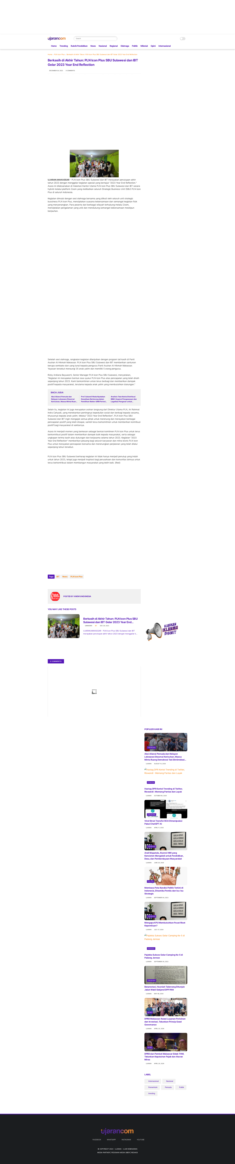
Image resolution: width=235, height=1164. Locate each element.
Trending (63, 46)
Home (54, 46)
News (93, 46)
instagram (126, 1140)
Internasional (165, 46)
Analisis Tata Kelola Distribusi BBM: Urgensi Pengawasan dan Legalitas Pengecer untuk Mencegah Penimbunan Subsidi (124, 399)
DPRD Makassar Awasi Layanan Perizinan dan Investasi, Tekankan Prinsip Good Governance (164, 1022)
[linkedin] (69, 583)
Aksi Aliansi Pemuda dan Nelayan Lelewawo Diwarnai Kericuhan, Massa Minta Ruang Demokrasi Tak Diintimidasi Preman (64, 399)
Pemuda (151, 782)
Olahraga (125, 46)
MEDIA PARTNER (103, 1152)
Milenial (144, 46)
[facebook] (174, 46)
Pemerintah (152, 1087)
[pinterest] (64, 583)
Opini (153, 46)
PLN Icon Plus (59, 54)
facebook (97, 1140)
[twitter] (55, 583)
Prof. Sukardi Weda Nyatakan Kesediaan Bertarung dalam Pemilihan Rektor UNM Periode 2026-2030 (93, 399)
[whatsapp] (178, 46)
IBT (57, 576)
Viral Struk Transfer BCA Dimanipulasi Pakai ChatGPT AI (163, 822)
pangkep (151, 948)
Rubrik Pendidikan (79, 46)
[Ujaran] (57, 40)
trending (151, 747)
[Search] (115, 38)
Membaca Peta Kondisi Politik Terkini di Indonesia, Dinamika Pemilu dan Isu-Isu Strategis (163, 891)
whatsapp (111, 1140)
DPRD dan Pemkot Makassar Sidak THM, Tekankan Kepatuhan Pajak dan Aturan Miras (164, 1057)
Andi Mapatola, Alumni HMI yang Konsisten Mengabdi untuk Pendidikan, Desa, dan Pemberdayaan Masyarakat (163, 856)
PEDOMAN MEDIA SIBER (120, 1152)
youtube (140, 1140)
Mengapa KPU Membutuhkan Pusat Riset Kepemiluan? (164, 924)
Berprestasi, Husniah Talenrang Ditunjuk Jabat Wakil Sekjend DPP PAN (164, 988)
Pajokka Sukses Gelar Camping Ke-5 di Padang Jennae (163, 956)
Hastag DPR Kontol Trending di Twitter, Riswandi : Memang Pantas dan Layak (163, 790)
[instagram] (182, 46)
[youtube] (186, 46)
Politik (135, 46)
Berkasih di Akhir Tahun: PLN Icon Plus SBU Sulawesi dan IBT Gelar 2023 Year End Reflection (110, 620)
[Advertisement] (73, 17)
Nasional (103, 46)
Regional (114, 46)
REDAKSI (134, 1152)
